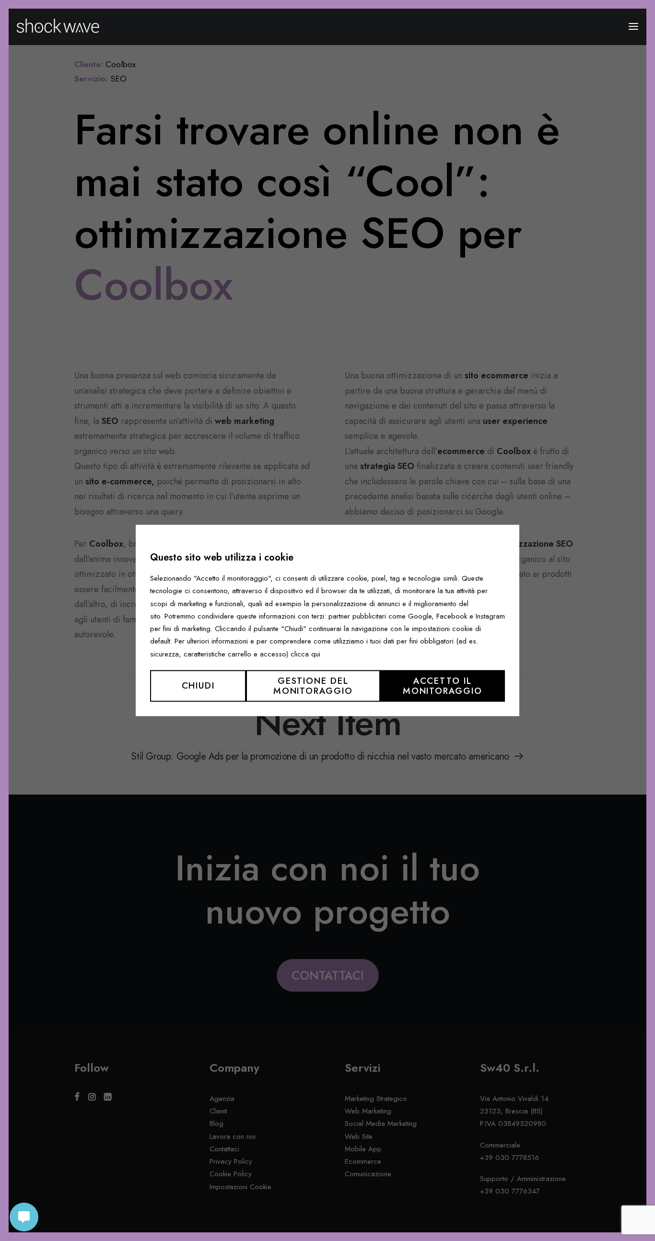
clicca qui (305, 654)
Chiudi (198, 685)
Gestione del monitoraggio (313, 685)
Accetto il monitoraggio (442, 685)
